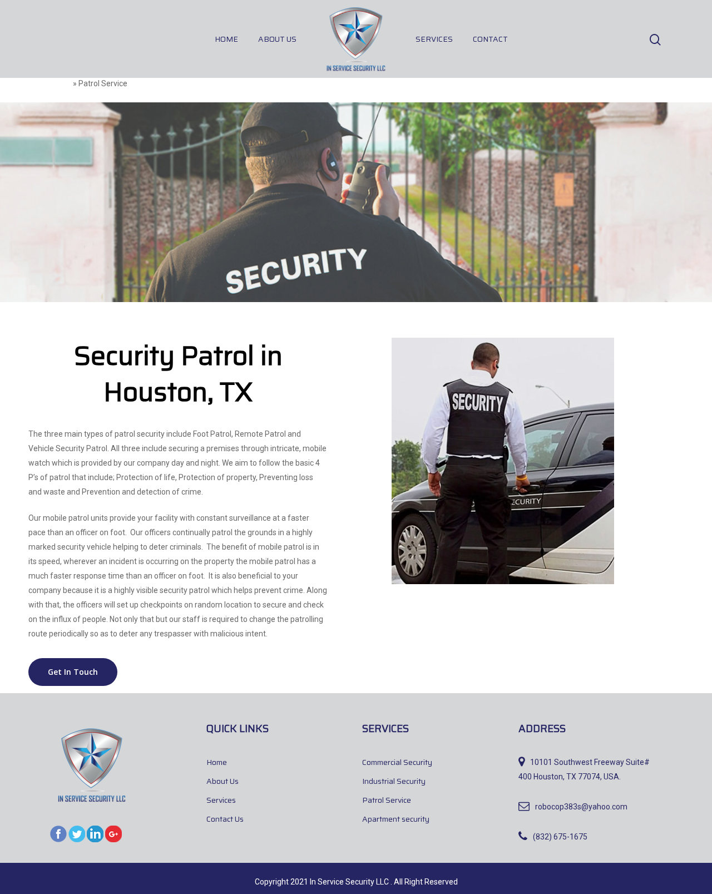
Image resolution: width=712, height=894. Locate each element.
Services (221, 800)
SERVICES (434, 39)
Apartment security (395, 819)
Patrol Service (386, 800)
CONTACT (490, 39)
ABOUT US (277, 39)
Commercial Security (397, 762)
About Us (222, 781)
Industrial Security (394, 781)
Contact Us (225, 819)
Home (60, 83)
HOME (226, 39)
